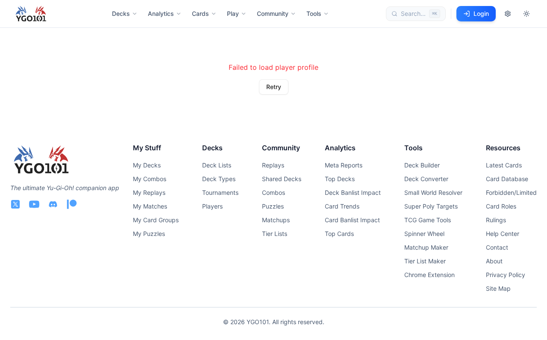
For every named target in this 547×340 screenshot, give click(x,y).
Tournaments (220, 192)
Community (272, 13)
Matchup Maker (426, 247)
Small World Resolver (433, 192)
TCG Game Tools (427, 220)
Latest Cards (504, 165)
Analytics (161, 13)
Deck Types (218, 178)
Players (212, 206)
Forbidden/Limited (511, 192)
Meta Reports (343, 165)
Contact (497, 247)
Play (233, 13)
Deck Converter (426, 178)
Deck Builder (422, 165)
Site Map (498, 288)
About (494, 261)
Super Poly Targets (431, 206)
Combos (273, 192)
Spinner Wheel (424, 233)
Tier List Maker (425, 261)
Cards (200, 13)
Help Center (502, 233)
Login (481, 13)
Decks (121, 13)
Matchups (276, 220)
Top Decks (340, 178)
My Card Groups (156, 220)
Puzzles (273, 206)
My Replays (149, 192)
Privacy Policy (505, 274)
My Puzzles (149, 233)
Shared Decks (281, 178)
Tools (313, 13)
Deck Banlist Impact (353, 192)
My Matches (150, 206)
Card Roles (501, 206)
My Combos (149, 178)
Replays (273, 165)
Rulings (496, 220)
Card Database (507, 178)
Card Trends (342, 206)
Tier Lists (274, 233)
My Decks (147, 165)
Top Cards (339, 233)
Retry (273, 86)
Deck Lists (216, 165)
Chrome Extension (429, 274)
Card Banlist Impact (352, 220)
